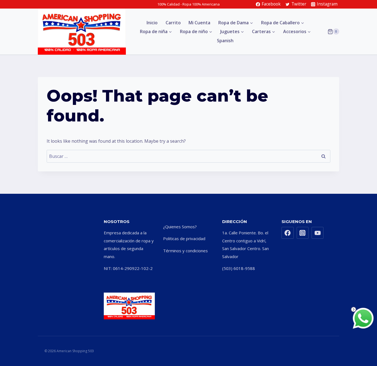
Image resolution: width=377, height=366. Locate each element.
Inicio (152, 23)
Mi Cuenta (199, 23)
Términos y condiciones (185, 250)
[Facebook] (288, 233)
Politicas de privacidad (184, 238)
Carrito (173, 23)
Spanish (225, 41)
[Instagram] (303, 233)
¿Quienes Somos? (180, 226)
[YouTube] (318, 233)
